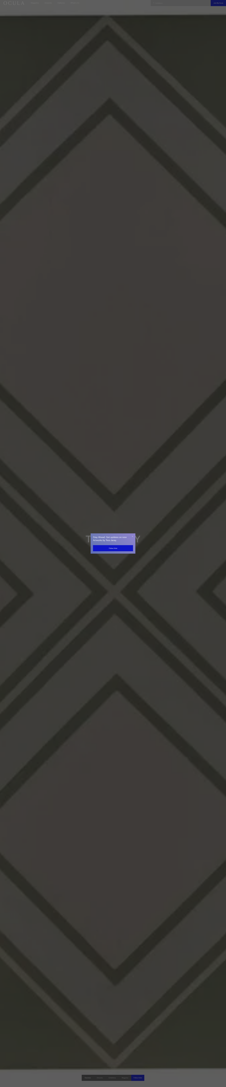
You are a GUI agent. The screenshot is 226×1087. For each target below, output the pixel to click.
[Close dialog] (132, 536)
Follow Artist (113, 548)
